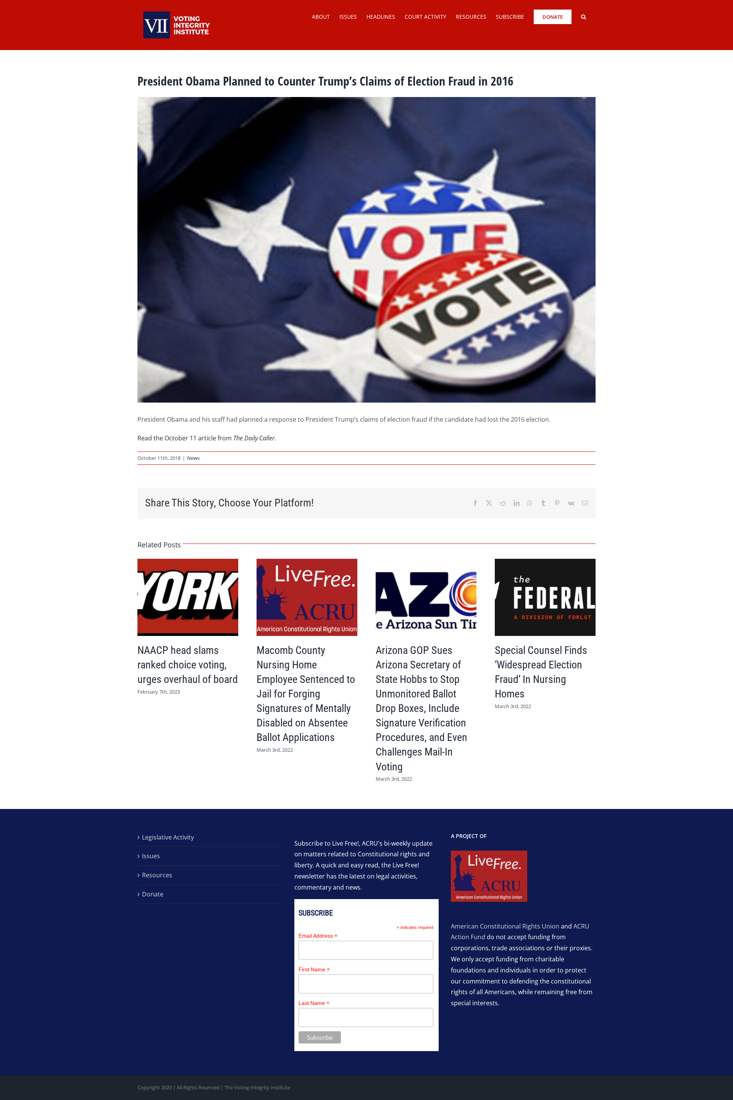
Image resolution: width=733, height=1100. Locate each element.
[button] (583, 16)
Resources (157, 875)
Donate (152, 894)
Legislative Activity (168, 837)
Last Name (314, 1003)
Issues (151, 856)
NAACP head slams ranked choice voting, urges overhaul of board (187, 665)
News (193, 458)
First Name (314, 969)
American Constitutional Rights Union (505, 926)
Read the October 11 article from (205, 438)
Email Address (318, 936)
